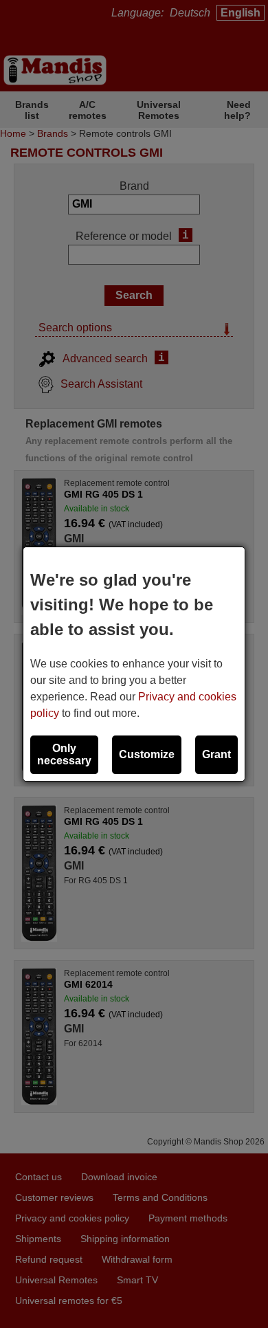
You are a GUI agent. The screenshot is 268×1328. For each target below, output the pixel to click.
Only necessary (64, 754)
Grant (216, 754)
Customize (147, 754)
